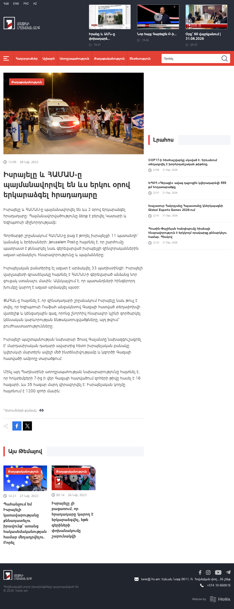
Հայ (6, 3)
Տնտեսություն (140, 58)
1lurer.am (21, 590)
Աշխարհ (49, 58)
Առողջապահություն (74, 58)
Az (35, 3)
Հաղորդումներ (27, 58)
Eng (16, 3)
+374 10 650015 (219, 585)
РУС (26, 3)
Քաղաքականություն (109, 58)
